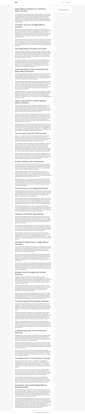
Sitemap (67, 2)
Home (63, 2)
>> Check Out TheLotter (63, 9)
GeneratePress (46, 412)
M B (16, 2)
